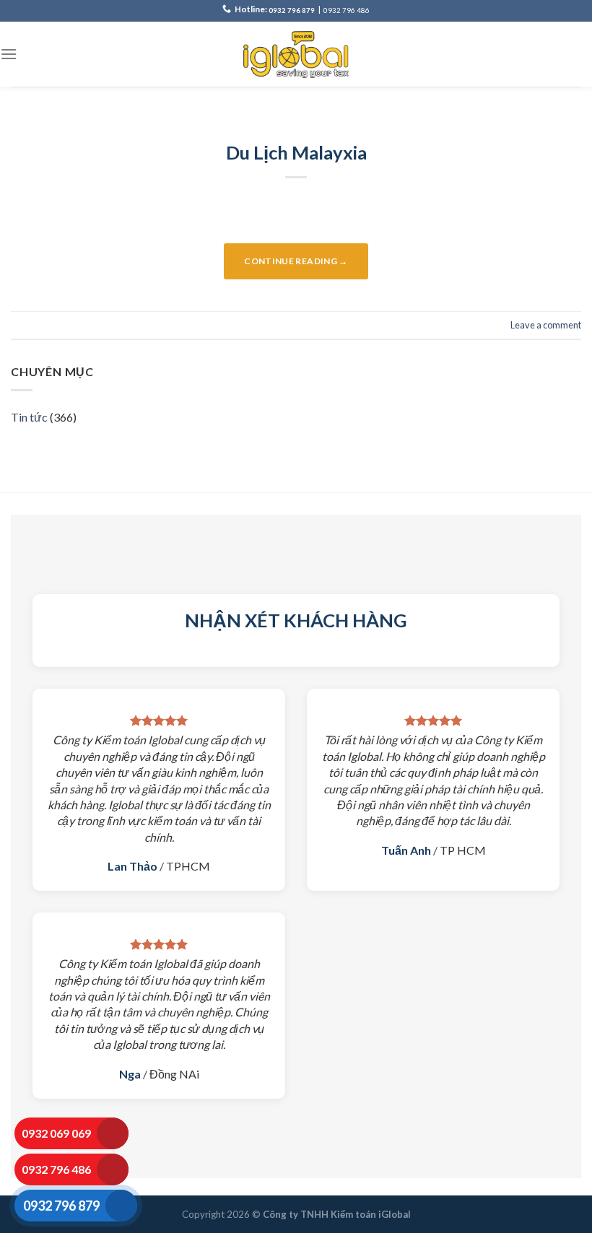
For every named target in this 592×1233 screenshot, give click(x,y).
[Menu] (8, 53)
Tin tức (29, 417)
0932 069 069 (56, 1133)
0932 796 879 (292, 10)
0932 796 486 (346, 10)
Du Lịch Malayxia (296, 152)
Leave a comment (545, 325)
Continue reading (296, 261)
